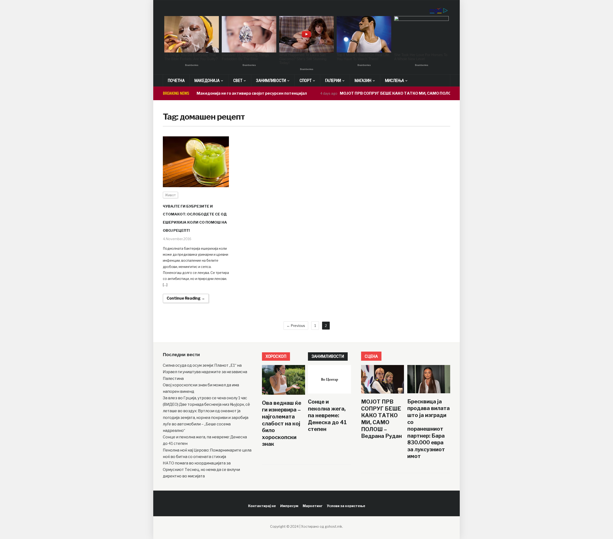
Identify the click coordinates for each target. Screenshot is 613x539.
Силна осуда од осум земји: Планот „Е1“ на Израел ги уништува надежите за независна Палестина (205, 372)
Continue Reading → (186, 298)
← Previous (296, 326)
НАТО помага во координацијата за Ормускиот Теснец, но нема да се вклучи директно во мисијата (201, 469)
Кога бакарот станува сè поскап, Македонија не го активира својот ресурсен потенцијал (206, 93)
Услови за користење (346, 506)
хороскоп (276, 356)
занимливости (328, 356)
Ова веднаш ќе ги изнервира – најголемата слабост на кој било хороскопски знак (281, 423)
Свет (237, 80)
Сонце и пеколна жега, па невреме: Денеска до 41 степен (327, 415)
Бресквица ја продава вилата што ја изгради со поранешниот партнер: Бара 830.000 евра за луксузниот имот (428, 428)
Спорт (306, 80)
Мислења (394, 80)
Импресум (289, 506)
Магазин (363, 80)
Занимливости (271, 80)
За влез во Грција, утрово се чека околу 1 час (205, 398)
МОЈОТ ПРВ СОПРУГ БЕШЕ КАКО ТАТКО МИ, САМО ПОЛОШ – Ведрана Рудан (401, 93)
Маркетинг (313, 506)
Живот (170, 195)
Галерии (333, 80)
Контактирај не (262, 506)
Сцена (371, 356)
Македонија (207, 80)
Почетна (176, 80)
